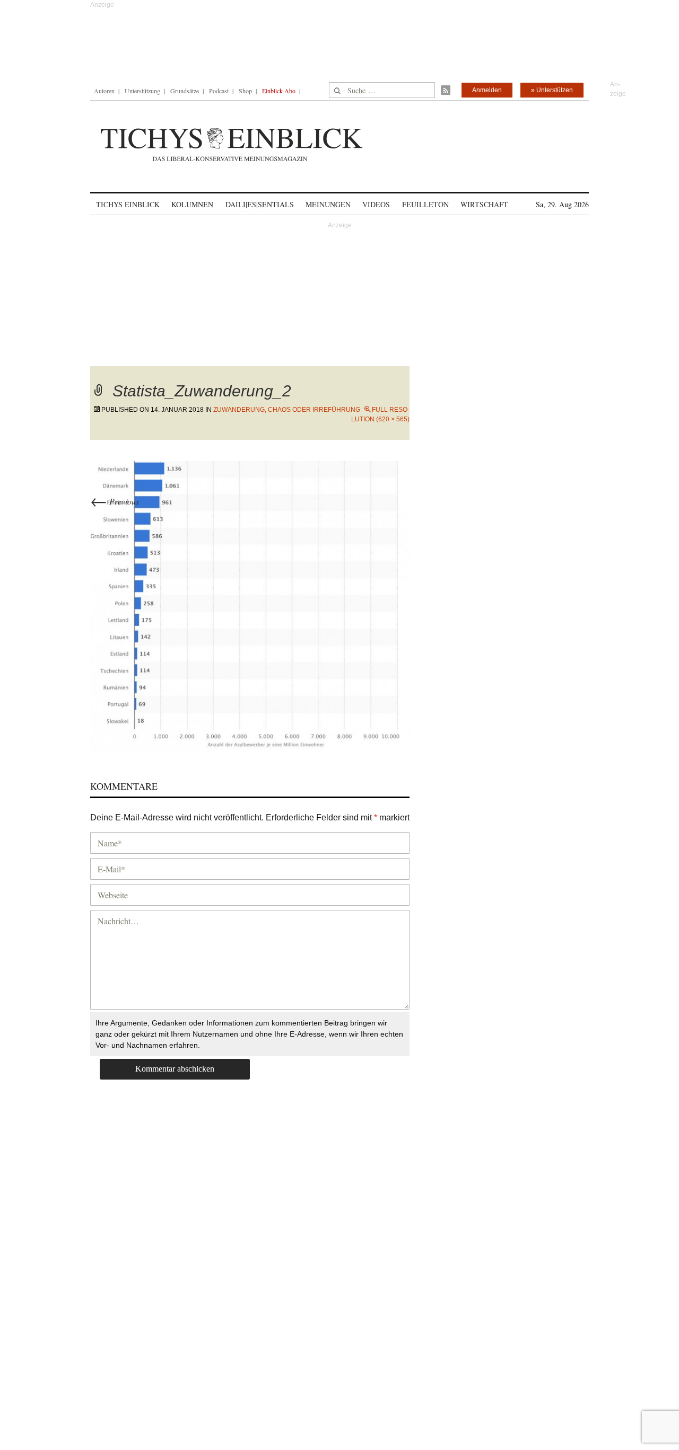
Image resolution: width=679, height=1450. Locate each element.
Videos (376, 204)
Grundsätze (184, 90)
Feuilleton (425, 204)
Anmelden (487, 90)
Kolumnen (192, 204)
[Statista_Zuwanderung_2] (250, 605)
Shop (245, 90)
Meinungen (328, 204)
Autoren (104, 90)
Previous (114, 501)
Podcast (219, 90)
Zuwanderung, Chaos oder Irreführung (286, 409)
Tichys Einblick (128, 204)
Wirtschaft (484, 204)
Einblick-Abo (278, 90)
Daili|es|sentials (259, 204)
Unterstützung (142, 90)
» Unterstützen (552, 90)
